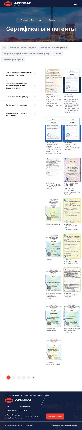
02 (13, 377)
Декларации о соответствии (16, 105)
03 (18, 377)
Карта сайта (29, 425)
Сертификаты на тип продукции (17, 97)
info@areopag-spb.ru (14, 418)
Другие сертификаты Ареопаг (13, 60)
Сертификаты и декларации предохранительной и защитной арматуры (26, 54)
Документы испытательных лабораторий (16, 114)
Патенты (58, 54)
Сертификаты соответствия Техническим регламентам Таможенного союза (16, 85)
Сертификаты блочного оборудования (54, 48)
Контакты (23, 410)
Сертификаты (55, 20)
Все (4, 48)
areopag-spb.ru (12, 425)
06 (28, 377)
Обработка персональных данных (64, 425)
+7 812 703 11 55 (34, 416)
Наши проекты (25, 407)
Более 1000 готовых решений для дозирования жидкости (27, 395)
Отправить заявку (55, 416)
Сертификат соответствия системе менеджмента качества (19, 74)
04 (23, 377)
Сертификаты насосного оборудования (23, 48)
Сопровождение (38, 20)
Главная (24, 20)
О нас (7, 407)
